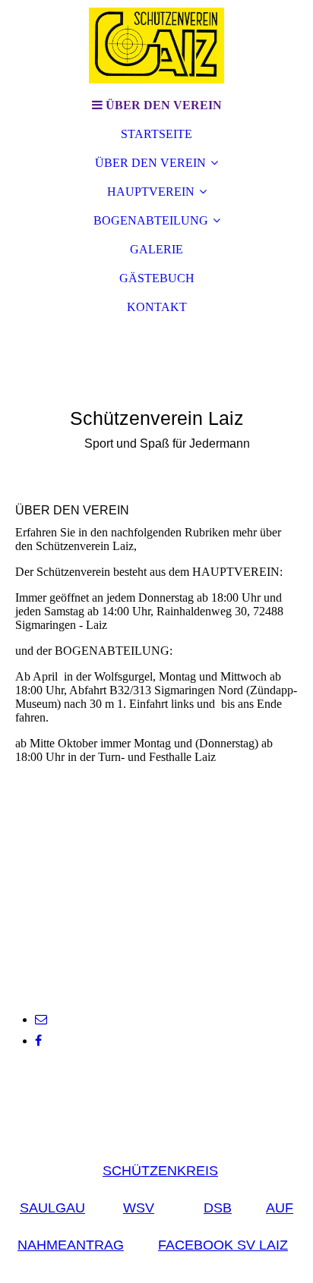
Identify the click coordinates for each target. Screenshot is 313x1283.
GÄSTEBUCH (156, 278)
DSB (218, 1207)
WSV (138, 1207)
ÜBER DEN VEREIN (150, 162)
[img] (156, 45)
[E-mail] (41, 1019)
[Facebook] (38, 1040)
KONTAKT (157, 306)
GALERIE (156, 249)
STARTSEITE (156, 133)
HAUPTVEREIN (150, 191)
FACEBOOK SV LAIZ (223, 1245)
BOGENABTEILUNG (150, 220)
